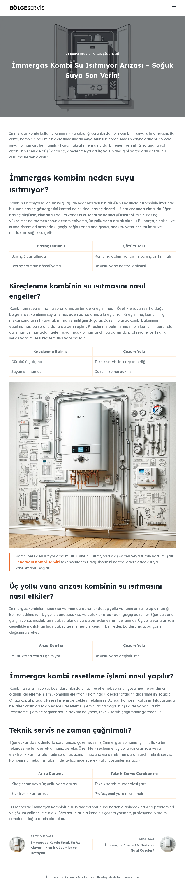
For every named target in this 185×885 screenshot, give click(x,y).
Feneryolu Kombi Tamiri (38, 562)
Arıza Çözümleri (106, 54)
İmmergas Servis (60, 877)
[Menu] (174, 8)
